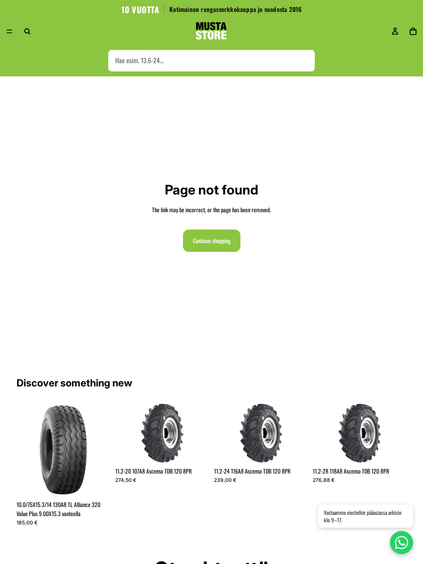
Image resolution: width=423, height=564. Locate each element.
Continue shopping (212, 240)
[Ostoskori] (413, 31)
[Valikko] (9, 31)
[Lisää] (97, 483)
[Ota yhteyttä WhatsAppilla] (401, 542)
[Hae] (27, 31)
